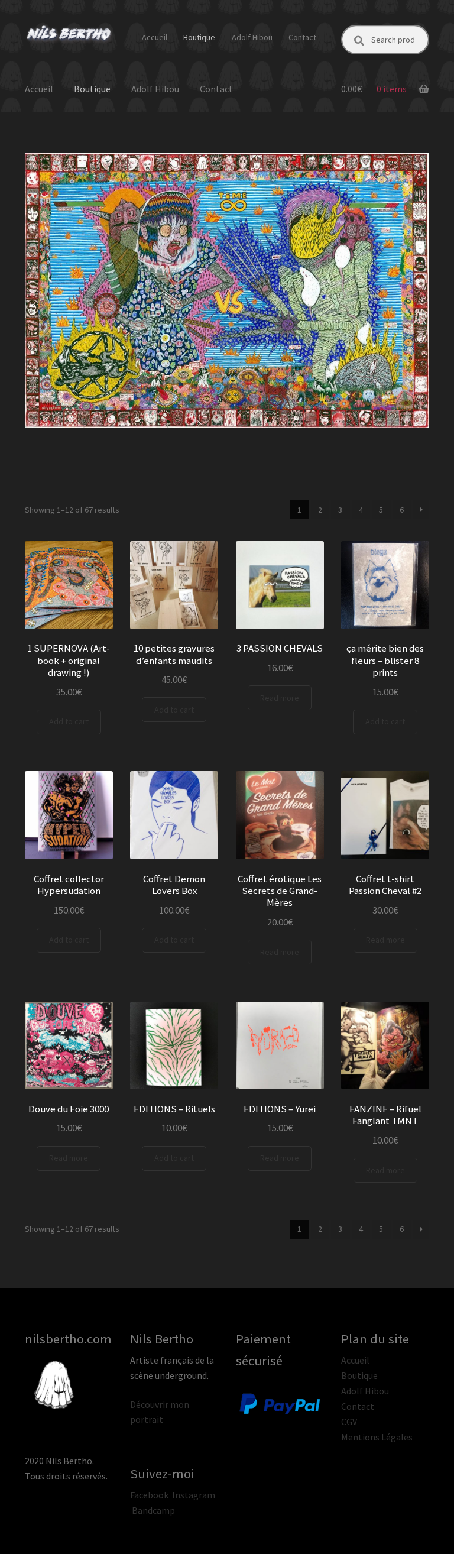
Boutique (199, 37)
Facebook (149, 1495)
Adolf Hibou (252, 37)
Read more (279, 697)
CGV (349, 1421)
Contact (302, 37)
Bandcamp (153, 1510)
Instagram (193, 1495)
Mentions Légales (377, 1437)
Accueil (154, 37)
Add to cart (69, 721)
